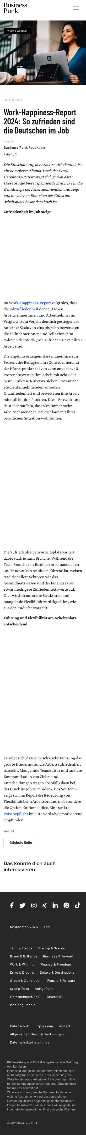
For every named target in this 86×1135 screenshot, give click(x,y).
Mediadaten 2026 (24, 927)
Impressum (44, 1026)
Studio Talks (19, 989)
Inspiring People (22, 1005)
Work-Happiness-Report (30, 302)
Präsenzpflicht (16, 813)
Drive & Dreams (22, 972)
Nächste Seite (21, 842)
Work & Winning (17, 31)
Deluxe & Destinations (57, 972)
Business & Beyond (58, 956)
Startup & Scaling (51, 948)
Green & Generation (26, 980)
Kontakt (64, 1026)
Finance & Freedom (55, 964)
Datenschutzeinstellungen (31, 1042)
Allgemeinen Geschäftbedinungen (37, 1034)
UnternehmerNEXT (25, 997)
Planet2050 (54, 997)
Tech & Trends (21, 948)
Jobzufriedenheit (24, 309)
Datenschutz (20, 1026)
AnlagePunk (44, 989)
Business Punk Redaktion (24, 147)
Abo (46, 927)
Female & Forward (61, 980)
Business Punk (15, 7)
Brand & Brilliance (23, 956)
